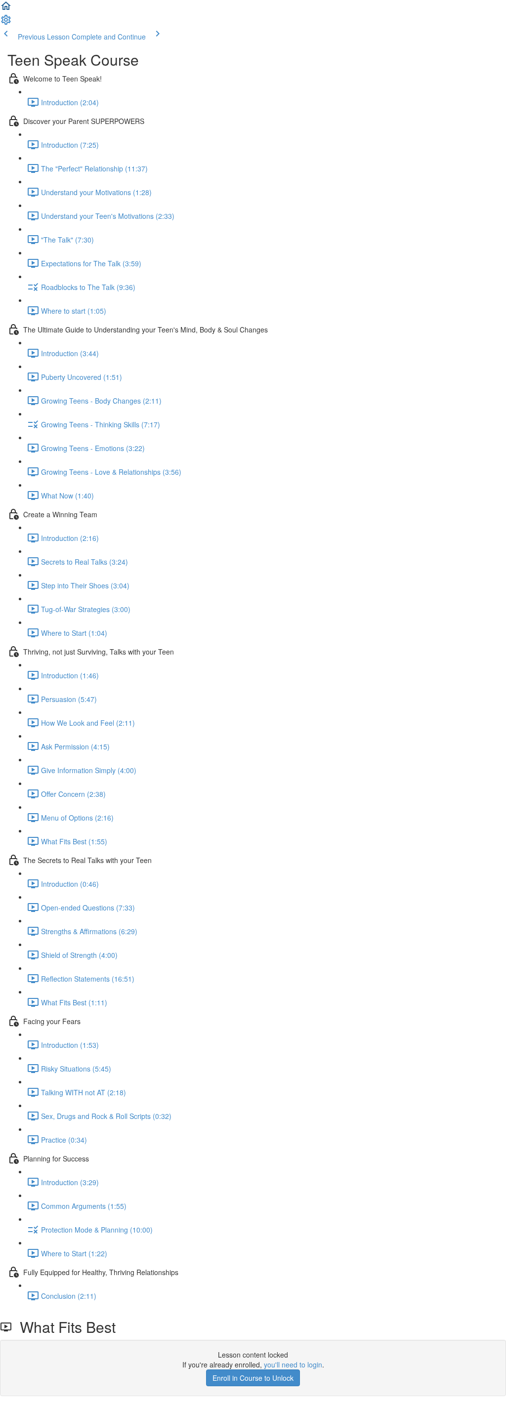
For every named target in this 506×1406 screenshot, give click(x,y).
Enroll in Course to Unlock (253, 1378)
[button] (6, 9)
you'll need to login (293, 1364)
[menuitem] (6, 23)
